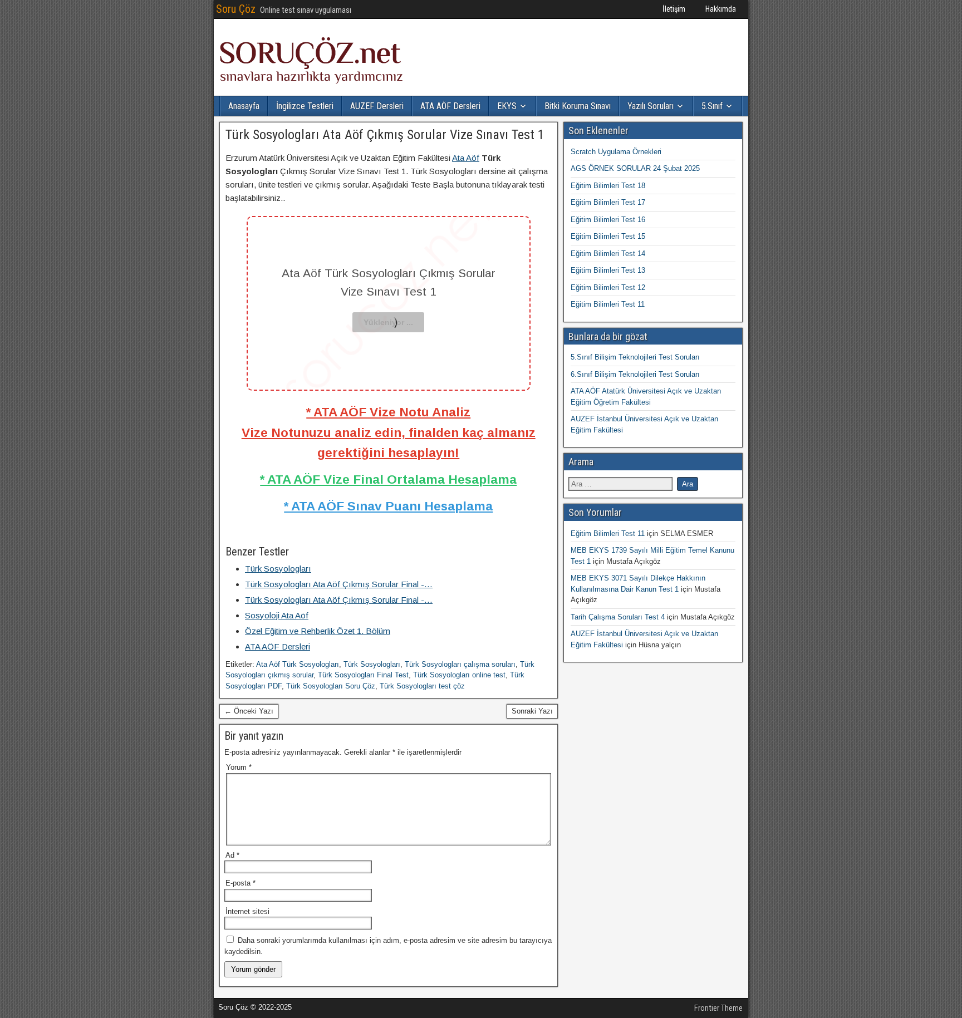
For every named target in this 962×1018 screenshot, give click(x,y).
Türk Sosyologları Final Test (363, 675)
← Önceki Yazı (248, 711)
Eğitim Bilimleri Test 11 (608, 304)
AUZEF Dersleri (377, 106)
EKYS (507, 106)
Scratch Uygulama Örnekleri (616, 151)
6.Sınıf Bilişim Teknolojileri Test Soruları (635, 374)
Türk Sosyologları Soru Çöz (330, 686)
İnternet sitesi (247, 911)
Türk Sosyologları (371, 664)
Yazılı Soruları (650, 106)
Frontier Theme (718, 1008)
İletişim (673, 8)
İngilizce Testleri (304, 106)
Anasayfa (243, 106)
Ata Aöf (465, 158)
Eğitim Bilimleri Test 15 (608, 236)
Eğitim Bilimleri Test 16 (608, 219)
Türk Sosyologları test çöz (422, 686)
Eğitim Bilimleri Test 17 (608, 202)
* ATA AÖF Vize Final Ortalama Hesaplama (388, 479)
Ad (232, 855)
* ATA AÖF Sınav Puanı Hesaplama (388, 506)
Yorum (239, 767)
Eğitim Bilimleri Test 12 (608, 287)
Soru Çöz (236, 9)
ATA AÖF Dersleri (450, 106)
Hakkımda (720, 8)
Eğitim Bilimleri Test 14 (608, 253)
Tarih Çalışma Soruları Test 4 (618, 617)
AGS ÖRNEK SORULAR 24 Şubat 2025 (635, 168)
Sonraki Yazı (532, 711)
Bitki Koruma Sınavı (577, 106)
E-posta (240, 883)
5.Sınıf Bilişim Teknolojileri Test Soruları (635, 357)
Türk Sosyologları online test (459, 675)
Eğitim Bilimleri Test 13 (608, 270)
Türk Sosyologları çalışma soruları (460, 664)
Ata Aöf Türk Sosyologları (297, 664)
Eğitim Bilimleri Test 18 (608, 185)
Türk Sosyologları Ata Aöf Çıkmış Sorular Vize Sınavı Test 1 (384, 134)
